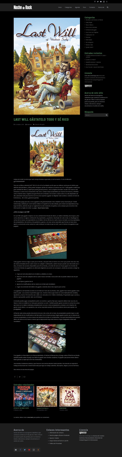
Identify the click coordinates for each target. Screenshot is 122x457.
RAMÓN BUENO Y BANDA (93, 62)
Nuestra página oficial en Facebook (59, 435)
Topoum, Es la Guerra (42, 408)
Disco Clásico (89, 25)
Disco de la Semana (91, 27)
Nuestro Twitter (54, 438)
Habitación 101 (90, 35)
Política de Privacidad (56, 443)
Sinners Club (89, 45)
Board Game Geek (43, 208)
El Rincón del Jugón (40, 124)
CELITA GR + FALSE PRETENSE (95, 67)
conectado (30, 417)
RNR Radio (89, 40)
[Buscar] (107, 7)
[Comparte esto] (15, 377)
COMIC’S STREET (91, 59)
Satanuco (29, 124)
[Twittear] (19, 377)
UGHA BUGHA (63, 408)
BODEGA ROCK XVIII (92, 64)
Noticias (88, 37)
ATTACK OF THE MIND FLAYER (21, 408)
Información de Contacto (57, 432)
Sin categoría (89, 42)
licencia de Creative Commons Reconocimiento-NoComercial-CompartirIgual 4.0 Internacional (91, 438)
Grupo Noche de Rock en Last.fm (59, 440)
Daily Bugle (89, 22)
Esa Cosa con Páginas (92, 32)
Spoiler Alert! (89, 47)
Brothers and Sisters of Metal (94, 20)
